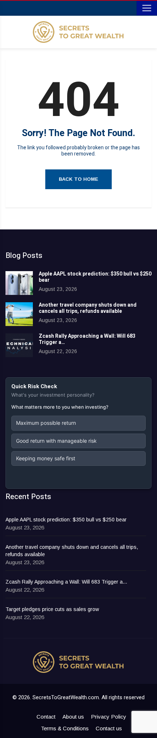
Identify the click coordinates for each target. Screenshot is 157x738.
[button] (78, 423)
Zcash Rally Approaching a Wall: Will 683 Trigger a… (87, 339)
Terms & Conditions (65, 728)
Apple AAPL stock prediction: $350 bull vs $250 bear (95, 277)
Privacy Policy (108, 716)
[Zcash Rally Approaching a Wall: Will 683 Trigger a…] (19, 345)
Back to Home (78, 179)
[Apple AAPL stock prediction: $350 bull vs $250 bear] (19, 283)
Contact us (109, 728)
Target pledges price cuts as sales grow (52, 609)
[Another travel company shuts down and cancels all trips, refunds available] (19, 314)
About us (73, 716)
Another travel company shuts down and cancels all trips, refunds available (88, 308)
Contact (46, 716)
